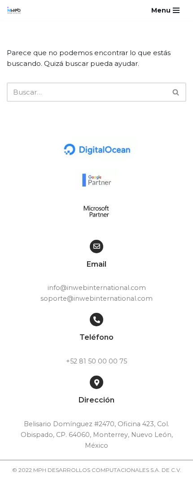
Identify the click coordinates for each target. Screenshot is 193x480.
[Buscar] (176, 92)
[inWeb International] (16, 10)
